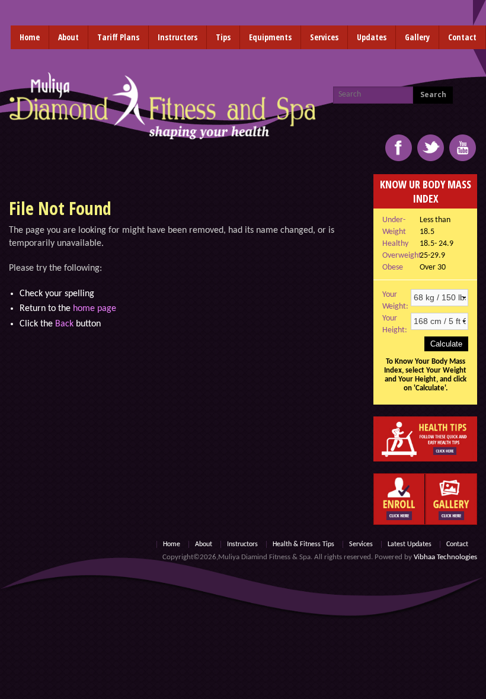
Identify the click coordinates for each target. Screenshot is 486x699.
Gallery (417, 37)
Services (324, 37)
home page (94, 308)
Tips (223, 37)
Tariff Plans (118, 37)
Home (30, 37)
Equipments (270, 37)
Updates (371, 37)
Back (64, 324)
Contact (462, 37)
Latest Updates (409, 544)
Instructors (177, 37)
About (68, 37)
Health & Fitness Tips (303, 544)
